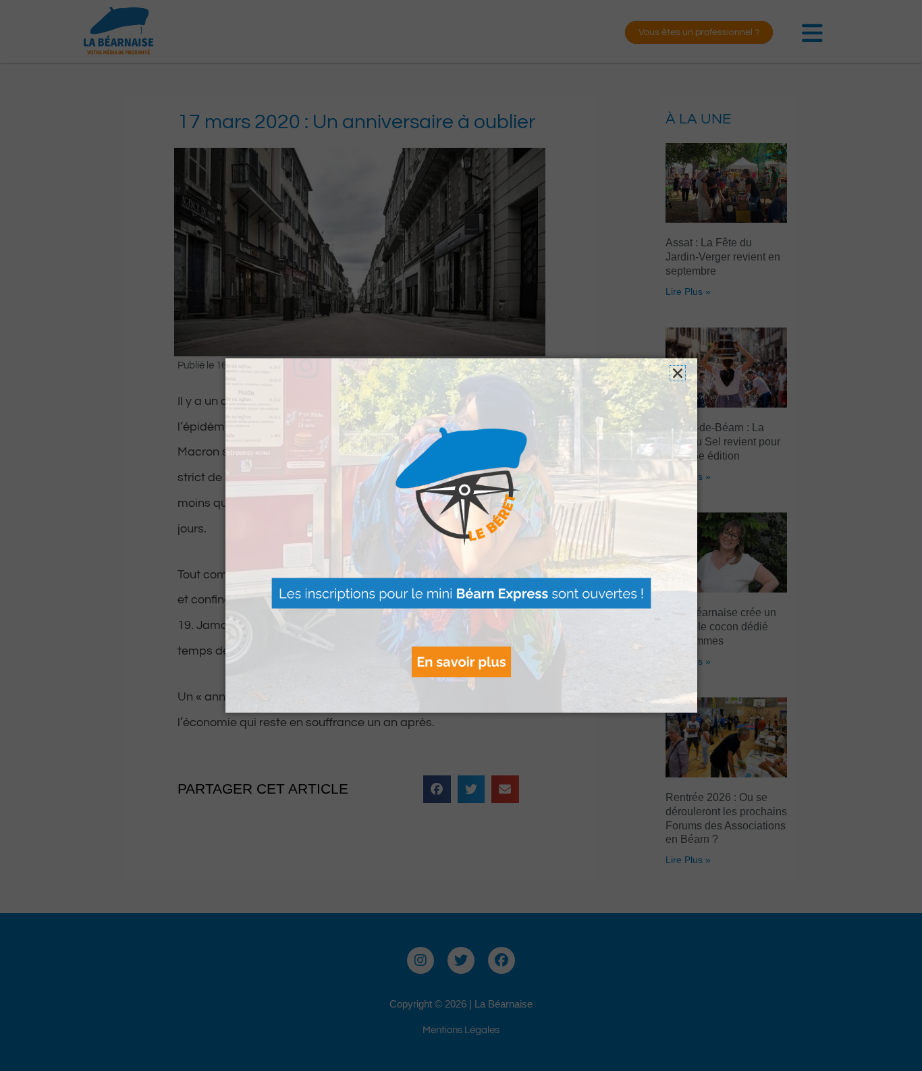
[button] (677, 373)
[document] (461, 535)
